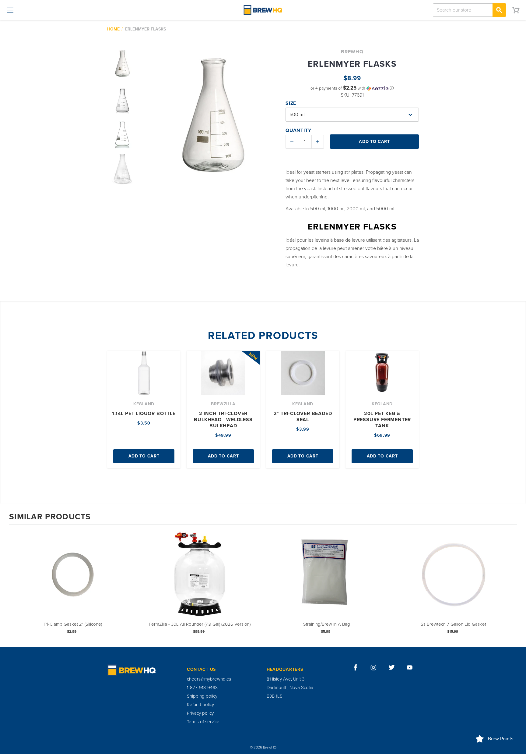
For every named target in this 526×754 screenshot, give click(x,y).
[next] (511, 585)
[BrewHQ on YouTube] (410, 667)
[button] (352, 88)
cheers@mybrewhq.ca (209, 679)
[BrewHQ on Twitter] (392, 667)
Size (291, 103)
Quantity (298, 130)
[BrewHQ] (263, 10)
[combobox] (469, 10)
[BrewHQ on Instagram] (373, 667)
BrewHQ (352, 52)
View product (72, 580)
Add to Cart (144, 456)
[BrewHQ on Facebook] (355, 667)
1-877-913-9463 (202, 687)
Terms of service (203, 721)
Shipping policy (202, 696)
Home (113, 29)
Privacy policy (200, 713)
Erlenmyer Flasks (145, 29)
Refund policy (200, 704)
